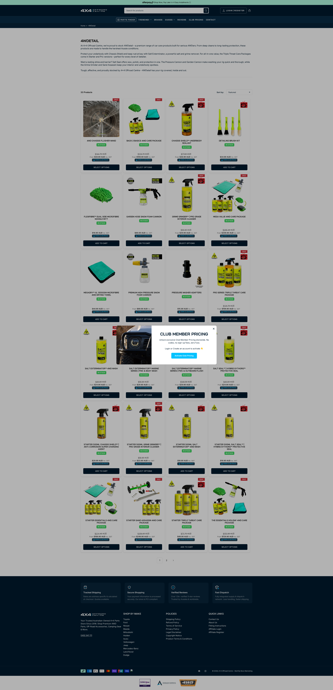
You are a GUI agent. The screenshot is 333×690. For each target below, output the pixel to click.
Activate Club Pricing (184, 356)
